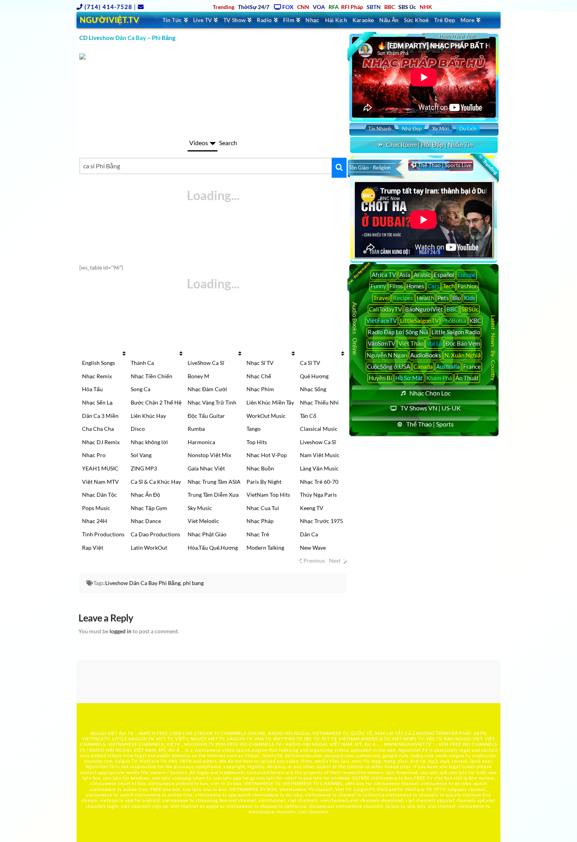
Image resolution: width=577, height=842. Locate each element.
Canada (423, 366)
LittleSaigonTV (419, 320)
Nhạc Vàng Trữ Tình (212, 402)
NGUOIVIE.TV (199, 744)
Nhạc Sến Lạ (97, 402)
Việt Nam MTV (100, 481)
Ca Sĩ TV (310, 362)
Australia (448, 366)
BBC (452, 309)
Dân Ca (309, 534)
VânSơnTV (381, 343)
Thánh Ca (142, 362)
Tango (254, 428)
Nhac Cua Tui (263, 508)
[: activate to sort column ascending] (103, 353)
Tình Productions (103, 534)
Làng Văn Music (319, 468)
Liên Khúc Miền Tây (270, 402)
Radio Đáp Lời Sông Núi (398, 331)
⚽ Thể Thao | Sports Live (440, 165)
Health (425, 297)
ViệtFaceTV (381, 320)
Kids (469, 297)
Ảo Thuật (467, 377)
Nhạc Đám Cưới (207, 389)
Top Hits (257, 442)
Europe (466, 274)
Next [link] (335, 560)
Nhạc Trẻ (258, 534)
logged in (120, 631)
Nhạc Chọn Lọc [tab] (430, 393)
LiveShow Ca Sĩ (206, 362)
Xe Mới (440, 129)
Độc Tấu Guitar (206, 415)
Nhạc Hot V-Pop (267, 455)
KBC (475, 320)
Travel (381, 297)
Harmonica (201, 442)
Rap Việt (92, 547)
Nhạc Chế (259, 376)
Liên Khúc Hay (148, 415)
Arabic (422, 274)
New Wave (313, 547)
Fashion (468, 286)
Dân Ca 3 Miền (100, 415)
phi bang (193, 583)
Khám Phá (439, 377)
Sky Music (200, 508)
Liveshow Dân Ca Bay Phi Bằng (143, 583)
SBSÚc (469, 309)
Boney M (198, 376)
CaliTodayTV (385, 309)
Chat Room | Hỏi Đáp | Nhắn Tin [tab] (429, 144)
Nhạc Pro (94, 455)
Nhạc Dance (146, 521)
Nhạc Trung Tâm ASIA (214, 481)
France (472, 366)
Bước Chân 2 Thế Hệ (156, 402)
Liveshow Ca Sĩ (318, 442)
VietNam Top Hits (268, 494)
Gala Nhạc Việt (206, 468)
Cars (433, 286)
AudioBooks (425, 355)
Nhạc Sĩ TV (260, 362)
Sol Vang (141, 455)
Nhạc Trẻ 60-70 (319, 481)
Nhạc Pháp (260, 521)
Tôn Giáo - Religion (370, 167)
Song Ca (140, 389)
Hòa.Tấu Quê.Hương (213, 547)
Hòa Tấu (92, 389)
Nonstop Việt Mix (209, 455)
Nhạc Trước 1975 (321, 521)
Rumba (196, 428)
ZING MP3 (144, 468)
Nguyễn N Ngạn (387, 355)
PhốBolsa (454, 320)
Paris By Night (264, 481)
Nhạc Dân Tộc (99, 494)
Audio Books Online (354, 328)
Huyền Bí (380, 377)
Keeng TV (311, 508)
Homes (415, 286)
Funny (378, 286)
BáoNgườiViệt (424, 309)
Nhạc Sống (313, 389)
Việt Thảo (411, 343)
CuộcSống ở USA (388, 366)
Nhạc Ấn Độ (145, 494)
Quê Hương (314, 376)
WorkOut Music (266, 415)
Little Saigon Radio (455, 331)
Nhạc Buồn (260, 468)
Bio (456, 297)
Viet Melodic (203, 521)
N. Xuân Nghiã (462, 355)
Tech (449, 286)
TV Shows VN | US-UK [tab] (430, 408)
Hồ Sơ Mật (409, 377)
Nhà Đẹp (412, 129)
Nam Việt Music (320, 455)
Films (396, 286)
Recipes (403, 297)
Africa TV (384, 274)
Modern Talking (265, 547)
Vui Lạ (434, 343)
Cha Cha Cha (98, 428)
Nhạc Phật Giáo (207, 534)
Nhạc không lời (149, 442)
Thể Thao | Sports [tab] (430, 424)
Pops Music (96, 508)
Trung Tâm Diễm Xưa (213, 494)
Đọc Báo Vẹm (463, 343)
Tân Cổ (308, 415)
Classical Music (319, 428)
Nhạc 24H (94, 521)
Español (444, 274)
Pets (443, 297)
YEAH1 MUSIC (100, 468)
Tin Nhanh (379, 129)
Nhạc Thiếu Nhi (319, 402)
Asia (405, 274)
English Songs (98, 362)
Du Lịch (467, 129)
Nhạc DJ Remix (101, 442)
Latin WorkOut (149, 547)
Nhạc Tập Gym (149, 508)
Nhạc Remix (97, 376)
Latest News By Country (493, 347)
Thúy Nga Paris (318, 494)
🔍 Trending (487, 165)
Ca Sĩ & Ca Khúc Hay (156, 481)
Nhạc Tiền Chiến (151, 376)
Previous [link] (314, 560)
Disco (138, 428)
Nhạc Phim (260, 389)
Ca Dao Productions (155, 534)
